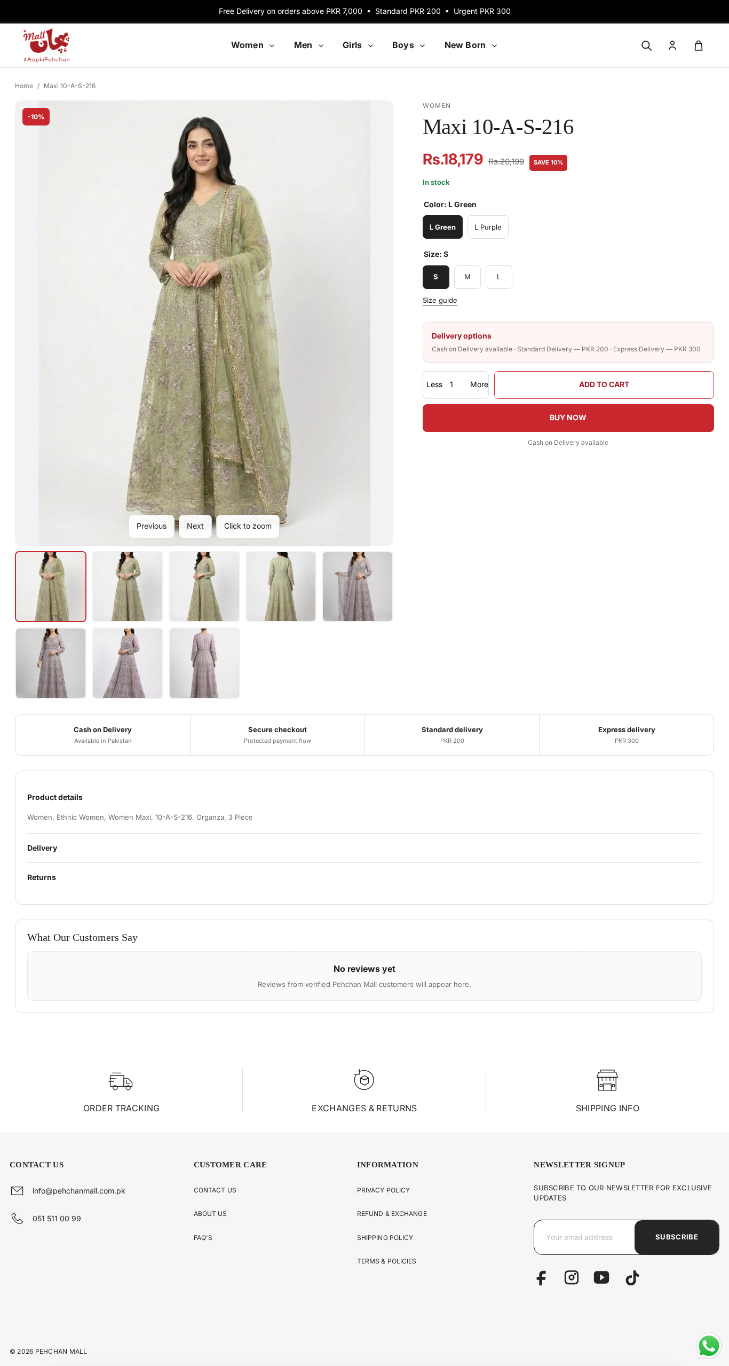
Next (195, 525)
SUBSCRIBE (677, 1236)
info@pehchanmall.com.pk (79, 1190)
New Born (465, 45)
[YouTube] (601, 1277)
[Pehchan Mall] (64, 45)
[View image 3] (204, 587)
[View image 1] (50, 587)
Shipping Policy (385, 1238)
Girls (352, 45)
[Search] (646, 45)
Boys (403, 45)
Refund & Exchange (392, 1214)
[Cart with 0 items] (698, 45)
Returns (41, 877)
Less (434, 384)
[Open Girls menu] (370, 45)
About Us (210, 1214)
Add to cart (604, 384)
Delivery (42, 847)
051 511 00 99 (57, 1218)
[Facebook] (542, 1277)
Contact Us (215, 1190)
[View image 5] (357, 587)
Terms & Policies (387, 1261)
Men (303, 45)
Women (247, 45)
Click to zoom (248, 525)
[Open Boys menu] (423, 45)
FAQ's (203, 1238)
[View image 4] (281, 587)
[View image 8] (204, 663)
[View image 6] (50, 663)
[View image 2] (127, 587)
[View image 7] (127, 663)
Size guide (440, 300)
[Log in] (672, 45)
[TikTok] (631, 1277)
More (479, 384)
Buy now (568, 417)
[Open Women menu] (272, 45)
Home (24, 86)
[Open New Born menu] (494, 45)
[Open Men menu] (321, 45)
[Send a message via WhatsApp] (709, 1346)
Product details (55, 797)
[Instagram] (572, 1277)
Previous (152, 525)
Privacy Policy (383, 1190)
